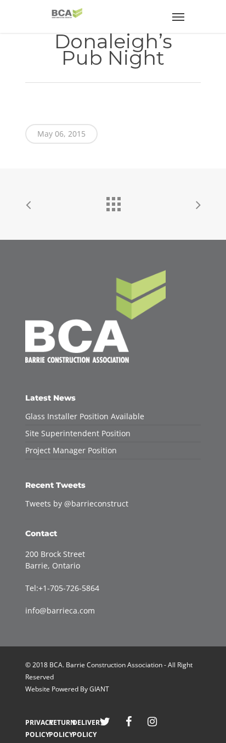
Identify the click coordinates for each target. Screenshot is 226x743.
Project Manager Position (71, 450)
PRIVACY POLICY (34, 722)
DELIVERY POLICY (81, 722)
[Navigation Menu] (178, 16)
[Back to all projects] (113, 201)
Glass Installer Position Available (84, 416)
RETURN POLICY (58, 722)
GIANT (99, 689)
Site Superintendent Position (78, 433)
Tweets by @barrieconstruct (76, 503)
